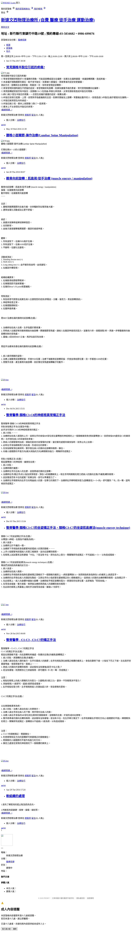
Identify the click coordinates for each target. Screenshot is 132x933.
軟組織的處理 (15, 796)
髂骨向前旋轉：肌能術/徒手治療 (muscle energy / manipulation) (49, 178)
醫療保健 (22, 40)
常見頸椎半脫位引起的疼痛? (25, 67)
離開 (14, 929)
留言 (33, 115)
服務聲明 (90, 898)
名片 (8, 51)
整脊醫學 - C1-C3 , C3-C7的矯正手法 (31, 640)
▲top (3, 125)
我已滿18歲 (6, 929)
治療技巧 (21, 120)
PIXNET (47, 898)
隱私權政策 (80, 898)
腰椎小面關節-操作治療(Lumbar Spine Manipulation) (42, 135)
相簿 (8, 45)
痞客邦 (28, 115)
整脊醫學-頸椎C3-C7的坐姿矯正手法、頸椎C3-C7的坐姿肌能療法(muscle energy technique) (68, 527)
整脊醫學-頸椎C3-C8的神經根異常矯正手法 (35, 415)
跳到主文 (5, 27)
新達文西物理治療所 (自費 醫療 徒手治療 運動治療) (48, 20)
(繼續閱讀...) (6, 110)
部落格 (9, 48)
